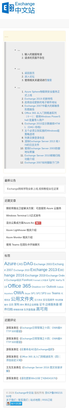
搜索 (49, 80)
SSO (49, 293)
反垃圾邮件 (48, 299)
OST (44, 287)
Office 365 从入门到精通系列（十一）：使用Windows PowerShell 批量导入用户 (42, 116)
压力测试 (38, 300)
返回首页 (29, 73)
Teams (56, 293)
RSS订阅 (47, 399)
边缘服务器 (52, 304)
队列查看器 (29, 309)
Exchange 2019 (35, 275)
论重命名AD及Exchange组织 (37, 349)
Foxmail (36, 280)
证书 (42, 304)
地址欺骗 (59, 300)
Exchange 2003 (43, 264)
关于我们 (11, 399)
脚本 (22, 305)
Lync (52, 280)
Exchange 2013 (43, 269)
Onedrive (36, 287)
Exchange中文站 (24, 392)
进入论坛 (29, 76)
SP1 (33, 293)
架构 (16, 304)
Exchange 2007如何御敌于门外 (42, 162)
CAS (20, 264)
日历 (11, 304)
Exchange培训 (13, 280)
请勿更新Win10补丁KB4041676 (38, 378)
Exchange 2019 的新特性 (39, 98)
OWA (19, 292)
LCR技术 (44, 280)
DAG (28, 263)
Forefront (27, 280)
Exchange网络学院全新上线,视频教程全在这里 (33, 188)
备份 (6, 305)
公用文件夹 (22, 299)
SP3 (43, 293)
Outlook (51, 286)
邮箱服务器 (18, 310)
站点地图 (35, 399)
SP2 (38, 293)
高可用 (42, 309)
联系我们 (23, 399)
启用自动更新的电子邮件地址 (41, 102)
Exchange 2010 (22, 270)
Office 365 (19, 286)
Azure (10, 263)
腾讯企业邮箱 (32, 304)
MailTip (59, 280)
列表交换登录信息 (34, 137)
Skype (27, 293)
